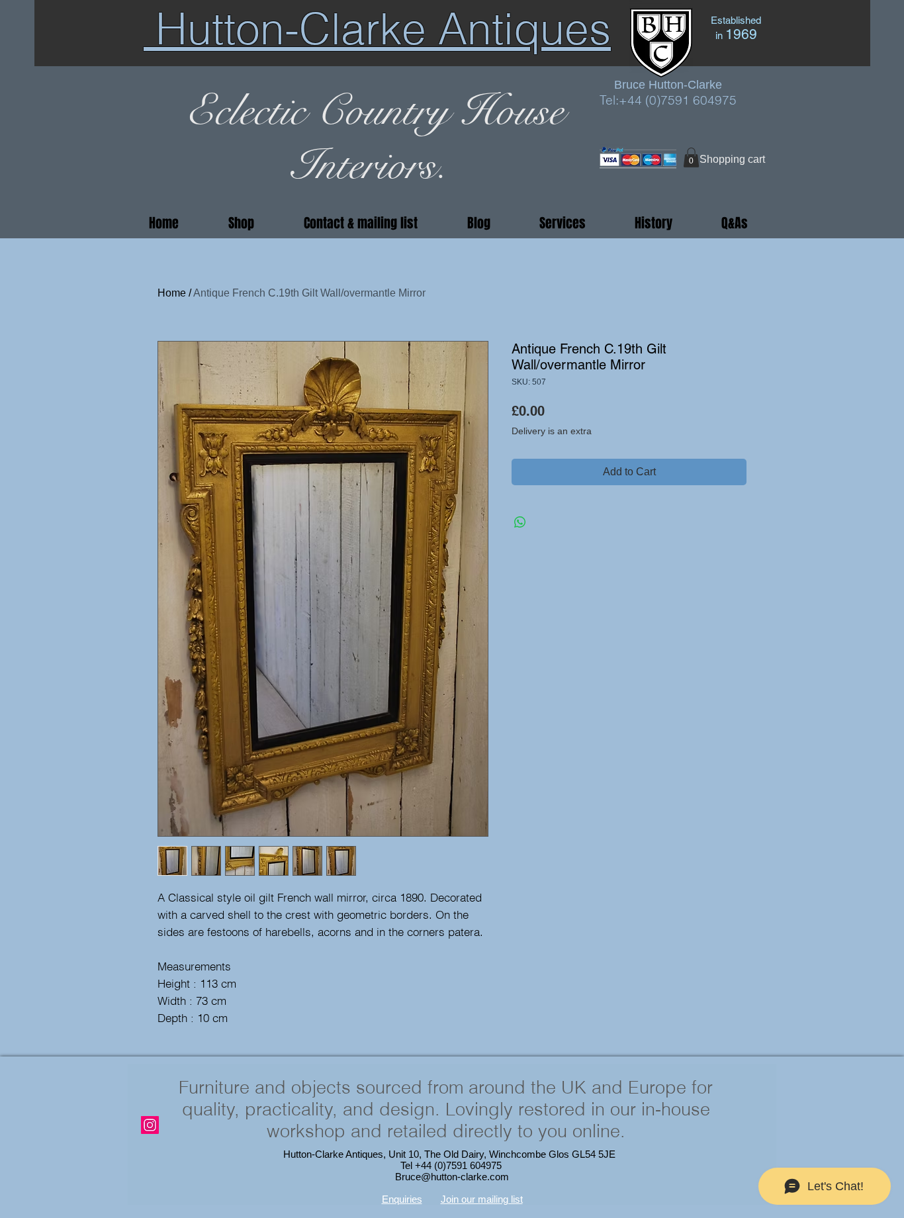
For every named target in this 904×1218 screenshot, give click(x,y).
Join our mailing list (482, 1199)
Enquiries (402, 1199)
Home (172, 293)
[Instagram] (150, 1125)
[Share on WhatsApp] (520, 522)
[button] (691, 157)
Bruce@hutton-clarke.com (452, 1176)
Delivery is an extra (552, 431)
